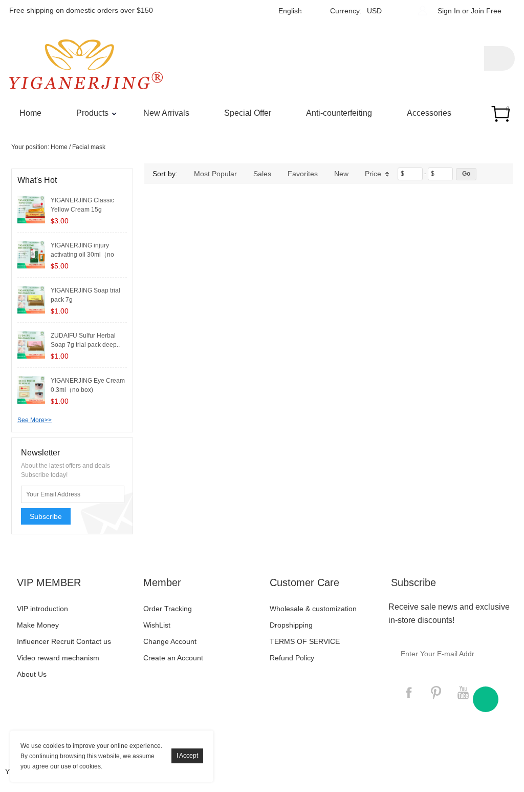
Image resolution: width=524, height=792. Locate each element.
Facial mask (88, 147)
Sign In (449, 11)
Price (373, 174)
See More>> (34, 420)
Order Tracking (167, 609)
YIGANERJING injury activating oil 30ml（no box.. (82, 254)
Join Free (486, 11)
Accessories (429, 113)
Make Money (38, 625)
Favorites (303, 174)
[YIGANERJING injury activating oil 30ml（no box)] (31, 254)
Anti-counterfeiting (339, 113)
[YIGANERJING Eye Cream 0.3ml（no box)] (31, 389)
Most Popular (215, 174)
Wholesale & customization (313, 609)
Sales (262, 174)
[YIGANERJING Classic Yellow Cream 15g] (31, 209)
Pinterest (436, 692)
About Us (32, 674)
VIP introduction (42, 609)
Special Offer (247, 113)
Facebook (409, 692)
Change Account (169, 641)
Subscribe (46, 516)
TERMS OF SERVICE (305, 641)
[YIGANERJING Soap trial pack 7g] (31, 299)
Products (92, 113)
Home (30, 113)
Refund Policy (292, 658)
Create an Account (173, 658)
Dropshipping (291, 625)
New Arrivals (166, 113)
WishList (156, 625)
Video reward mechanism (58, 658)
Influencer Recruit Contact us (64, 641)
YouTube (463, 692)
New (341, 174)
